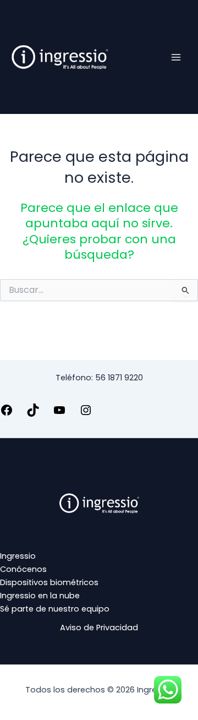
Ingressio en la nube (40, 595)
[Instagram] (85, 413)
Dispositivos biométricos (49, 582)
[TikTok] (33, 413)
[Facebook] (6, 413)
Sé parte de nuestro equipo (54, 608)
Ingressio (18, 555)
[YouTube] (59, 413)
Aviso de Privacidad (99, 627)
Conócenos (23, 569)
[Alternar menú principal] (176, 57)
